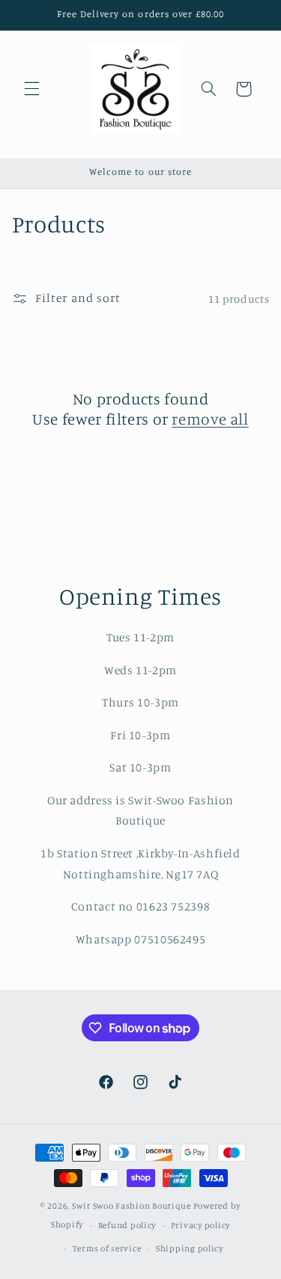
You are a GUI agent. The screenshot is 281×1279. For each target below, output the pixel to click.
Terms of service (107, 1248)
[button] (31, 89)
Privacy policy (200, 1225)
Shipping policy (189, 1248)
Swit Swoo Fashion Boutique (131, 1206)
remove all (210, 418)
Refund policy (127, 1225)
